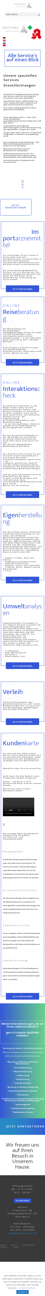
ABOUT (14, 1245)
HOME (3, 1245)
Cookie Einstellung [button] (27, 1288)
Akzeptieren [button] (22, 1292)
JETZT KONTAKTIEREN (22, 289)
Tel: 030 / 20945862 (22, 1227)
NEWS (15, 1247)
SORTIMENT (29, 1245)
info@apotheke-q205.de (23, 1233)
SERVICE (4, 1247)
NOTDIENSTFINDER (22, 1200)
